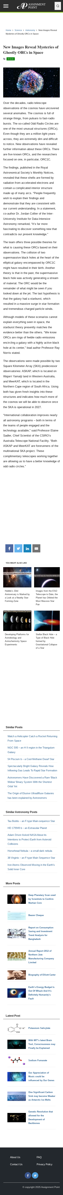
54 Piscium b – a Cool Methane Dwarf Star (31, 759)
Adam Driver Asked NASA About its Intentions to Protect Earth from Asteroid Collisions (29, 839)
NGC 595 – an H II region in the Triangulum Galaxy (31, 749)
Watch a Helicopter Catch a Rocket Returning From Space (32, 738)
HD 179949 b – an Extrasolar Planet (27, 828)
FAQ (39, 1157)
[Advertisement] (31, 508)
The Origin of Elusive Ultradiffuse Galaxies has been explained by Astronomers (31, 795)
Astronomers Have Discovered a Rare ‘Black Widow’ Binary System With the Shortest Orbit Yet (32, 782)
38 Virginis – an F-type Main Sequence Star (31, 857)
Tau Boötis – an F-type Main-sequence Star (31, 821)
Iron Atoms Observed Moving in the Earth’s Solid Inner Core (31, 867)
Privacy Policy (44, 1164)
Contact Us (16, 1164)
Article (11, 59)
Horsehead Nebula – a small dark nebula (30, 850)
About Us (15, 1157)
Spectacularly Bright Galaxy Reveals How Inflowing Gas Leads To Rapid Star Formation (32, 768)
